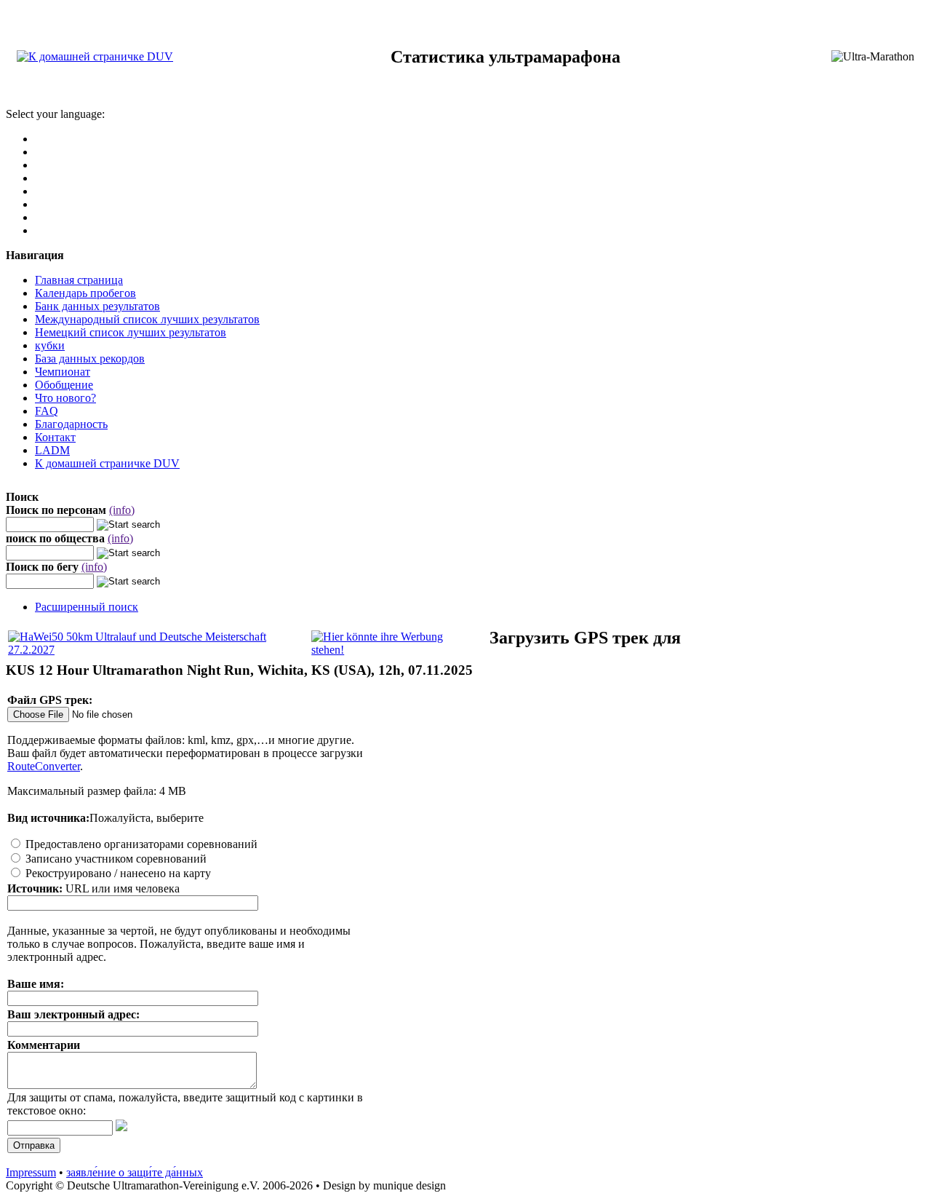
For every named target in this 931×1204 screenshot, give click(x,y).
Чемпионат (62, 371)
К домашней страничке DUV (107, 463)
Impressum (31, 1172)
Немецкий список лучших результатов (130, 332)
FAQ (46, 411)
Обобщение (64, 385)
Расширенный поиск (86, 607)
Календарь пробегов (85, 293)
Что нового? (65, 398)
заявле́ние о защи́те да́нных (134, 1172)
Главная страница (79, 280)
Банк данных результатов (97, 306)
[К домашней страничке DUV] (95, 56)
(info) (122, 510)
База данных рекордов (90, 358)
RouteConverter (43, 766)
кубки (50, 345)
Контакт (55, 437)
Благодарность (71, 424)
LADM (52, 450)
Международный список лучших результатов (147, 319)
